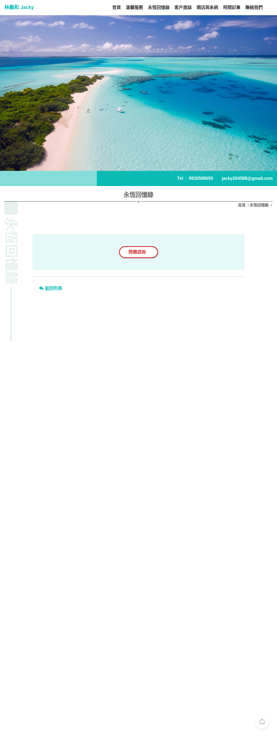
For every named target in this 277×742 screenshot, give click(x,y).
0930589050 (201, 178)
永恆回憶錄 (259, 205)
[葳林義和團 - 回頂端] (262, 721)
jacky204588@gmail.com (247, 178)
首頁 (242, 205)
